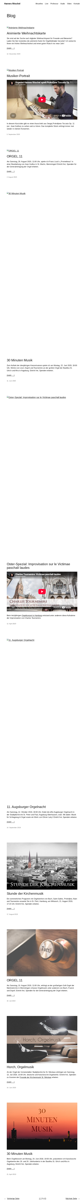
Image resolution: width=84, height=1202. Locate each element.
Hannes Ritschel (12, 3)
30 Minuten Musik (19, 360)
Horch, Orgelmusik (20, 1067)
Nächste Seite (73, 1199)
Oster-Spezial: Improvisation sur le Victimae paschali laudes (38, 565)
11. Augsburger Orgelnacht (26, 807)
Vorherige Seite (11, 1199)
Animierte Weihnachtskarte (26, 33)
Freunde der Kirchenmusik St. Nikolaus (35, 1077)
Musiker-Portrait (18, 76)
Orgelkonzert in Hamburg (32, 615)
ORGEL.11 (15, 156)
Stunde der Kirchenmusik (25, 893)
